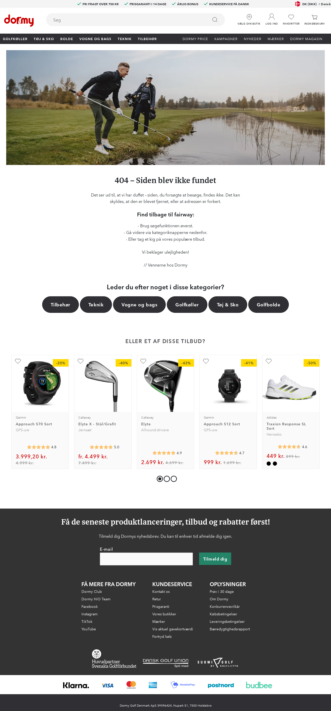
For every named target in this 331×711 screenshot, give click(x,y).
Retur (156, 598)
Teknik (125, 38)
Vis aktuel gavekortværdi (172, 628)
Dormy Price (195, 38)
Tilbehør (147, 38)
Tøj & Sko (44, 38)
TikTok (86, 621)
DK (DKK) (316, 4)
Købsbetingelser (223, 613)
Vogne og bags (95, 38)
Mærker (276, 38)
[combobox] (135, 19)
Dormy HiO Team (95, 598)
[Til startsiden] (19, 20)
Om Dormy (219, 598)
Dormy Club (91, 591)
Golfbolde (269, 304)
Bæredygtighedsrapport (230, 628)
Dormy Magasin (306, 38)
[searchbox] (123, 19)
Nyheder (252, 38)
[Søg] (214, 19)
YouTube (88, 628)
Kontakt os (161, 591)
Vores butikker (164, 613)
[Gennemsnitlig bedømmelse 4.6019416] (289, 446)
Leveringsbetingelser (227, 621)
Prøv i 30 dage (222, 591)
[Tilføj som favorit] (18, 361)
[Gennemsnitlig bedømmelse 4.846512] (38, 447)
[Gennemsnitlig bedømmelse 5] (101, 447)
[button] (272, 18)
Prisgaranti (160, 606)
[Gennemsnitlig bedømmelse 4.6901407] (226, 453)
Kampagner (226, 38)
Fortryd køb (162, 636)
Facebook (89, 606)
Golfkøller (15, 38)
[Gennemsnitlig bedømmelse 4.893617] (164, 453)
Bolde (66, 38)
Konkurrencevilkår (225, 606)
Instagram (89, 613)
